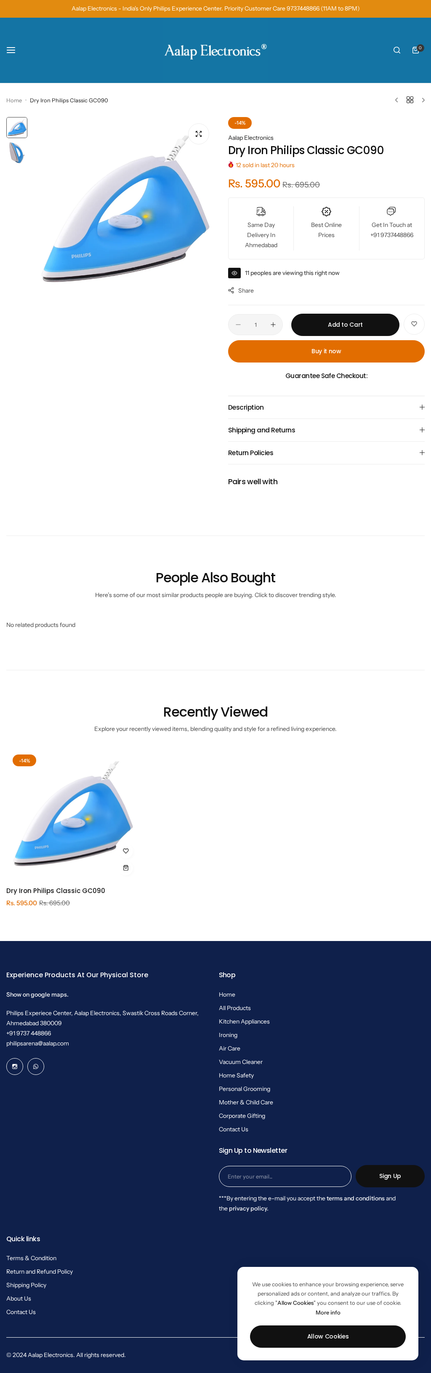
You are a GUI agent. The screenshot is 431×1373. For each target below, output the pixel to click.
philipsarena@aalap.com (37, 1043)
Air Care (229, 1048)
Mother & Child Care (246, 1102)
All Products (235, 1008)
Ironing (228, 1035)
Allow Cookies (328, 1336)
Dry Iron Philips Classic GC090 (55, 890)
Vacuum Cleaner (241, 1062)
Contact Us (233, 1129)
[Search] (397, 50)
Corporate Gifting (242, 1116)
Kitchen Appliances (244, 1021)
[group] (124, 209)
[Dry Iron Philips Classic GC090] (71, 813)
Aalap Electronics (251, 137)
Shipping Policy (26, 1285)
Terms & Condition (31, 1258)
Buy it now (326, 351)
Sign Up (390, 1176)
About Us (18, 1298)
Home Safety (236, 1075)
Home (14, 100)
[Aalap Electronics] (215, 50)
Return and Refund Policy (39, 1271)
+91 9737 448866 (28, 1033)
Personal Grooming (244, 1089)
